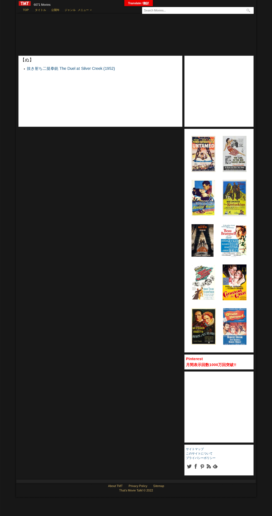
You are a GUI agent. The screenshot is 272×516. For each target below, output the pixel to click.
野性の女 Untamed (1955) (199, 145)
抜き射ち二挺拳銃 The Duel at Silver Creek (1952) (71, 68)
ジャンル (70, 9)
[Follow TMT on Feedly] (215, 469)
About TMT (115, 486)
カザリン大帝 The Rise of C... (234, 273)
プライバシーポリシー (201, 457)
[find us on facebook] (195, 469)
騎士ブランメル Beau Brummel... (232, 233)
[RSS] (202, 469)
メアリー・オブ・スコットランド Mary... (203, 317)
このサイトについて (199, 453)
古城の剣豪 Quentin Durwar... (232, 317)
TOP (26, 9)
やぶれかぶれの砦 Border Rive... (203, 189)
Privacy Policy (138, 486)
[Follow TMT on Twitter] (189, 469)
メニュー (83, 9)
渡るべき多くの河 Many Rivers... (203, 273)
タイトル (40, 9)
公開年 (55, 9)
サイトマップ (195, 449)
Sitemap (158, 486)
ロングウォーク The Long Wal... (201, 233)
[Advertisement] (128, 36)
